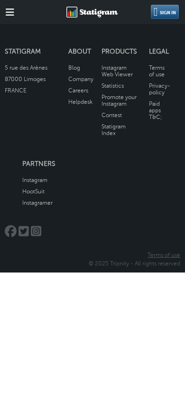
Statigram (23, 51)
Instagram (34, 180)
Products (119, 51)
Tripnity (119, 263)
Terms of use (157, 71)
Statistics (113, 85)
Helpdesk (80, 102)
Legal (159, 51)
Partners (39, 163)
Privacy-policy (159, 89)
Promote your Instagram (119, 100)
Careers (78, 90)
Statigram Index (114, 129)
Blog (74, 67)
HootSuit (33, 191)
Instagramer (37, 203)
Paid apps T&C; (155, 110)
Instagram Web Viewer (117, 71)
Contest (112, 115)
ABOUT (79, 51)
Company (80, 79)
